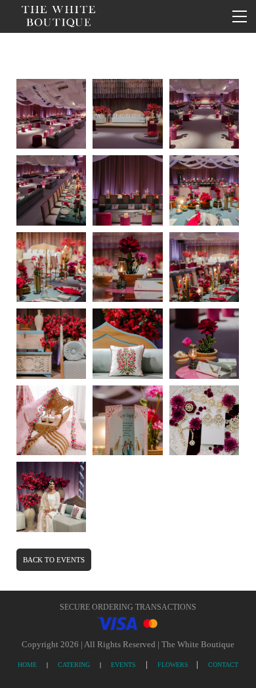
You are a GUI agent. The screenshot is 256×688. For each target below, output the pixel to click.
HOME (30, 664)
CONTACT (223, 664)
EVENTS (123, 664)
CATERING (77, 664)
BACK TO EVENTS (54, 560)
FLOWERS (173, 664)
